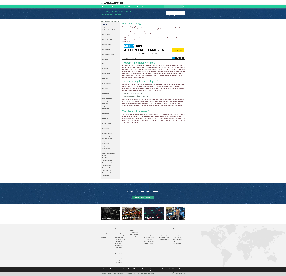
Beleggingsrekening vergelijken (109, 57)
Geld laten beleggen (116, 21)
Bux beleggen (103, 237)
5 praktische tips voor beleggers (109, 29)
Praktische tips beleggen (164, 239)
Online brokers (105, 113)
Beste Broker (105, 59)
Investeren (104, 96)
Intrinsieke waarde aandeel (135, 238)
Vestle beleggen (118, 247)
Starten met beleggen (107, 138)
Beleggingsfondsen (106, 49)
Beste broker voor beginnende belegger (108, 62)
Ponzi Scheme (105, 131)
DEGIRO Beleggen (104, 233)
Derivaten (104, 81)
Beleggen (107, 21)
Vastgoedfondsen (106, 141)
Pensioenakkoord (106, 126)
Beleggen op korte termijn (164, 228)
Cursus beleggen (105, 78)
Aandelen (104, 32)
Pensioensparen (105, 128)
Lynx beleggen (118, 256)
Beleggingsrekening (106, 52)
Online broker (105, 111)
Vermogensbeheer (106, 148)
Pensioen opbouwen (106, 123)
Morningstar (105, 103)
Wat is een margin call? (107, 162)
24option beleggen (119, 245)
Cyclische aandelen (134, 232)
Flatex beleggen (118, 243)
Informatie (144, 6)
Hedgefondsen (105, 93)
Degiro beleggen (118, 231)
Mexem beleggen (118, 233)
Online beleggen (105, 108)
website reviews (104, 275)
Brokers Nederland (106, 73)
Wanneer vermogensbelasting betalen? (108, 154)
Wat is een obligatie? (106, 165)
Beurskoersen (105, 68)
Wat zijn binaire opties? (107, 172)
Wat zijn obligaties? (106, 175)
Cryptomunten (105, 76)
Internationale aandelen (134, 6)
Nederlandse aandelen (121, 6)
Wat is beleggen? (106, 157)
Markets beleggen (119, 251)
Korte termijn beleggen (107, 98)
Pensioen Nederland (106, 121)
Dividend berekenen (134, 241)
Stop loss (160, 233)
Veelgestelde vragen (177, 239)
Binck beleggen (118, 260)
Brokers (104, 71)
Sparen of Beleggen (106, 136)
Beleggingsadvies (106, 42)
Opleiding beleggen (106, 118)
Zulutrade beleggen (119, 241)
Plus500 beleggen (119, 262)
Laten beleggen (162, 231)
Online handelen (105, 116)
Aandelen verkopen (134, 234)
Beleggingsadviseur (106, 44)
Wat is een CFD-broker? (107, 160)
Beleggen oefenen (106, 34)
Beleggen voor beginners (107, 37)
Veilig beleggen (105, 143)
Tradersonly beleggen (119, 254)
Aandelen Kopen (104, 228)
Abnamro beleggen (119, 258)
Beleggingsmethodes (177, 231)
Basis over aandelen (177, 228)
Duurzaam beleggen (106, 83)
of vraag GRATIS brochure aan (172, 15)
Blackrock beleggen (119, 237)
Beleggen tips (176, 233)
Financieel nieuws (106, 86)
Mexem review (104, 235)
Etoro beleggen (118, 249)
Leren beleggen (105, 101)
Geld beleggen (105, 88)
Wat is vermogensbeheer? (108, 170)
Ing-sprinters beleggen (120, 235)
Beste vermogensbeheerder (108, 66)
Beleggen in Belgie (177, 243)
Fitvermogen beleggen (120, 239)
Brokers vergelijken (109, 6)
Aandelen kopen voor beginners (134, 229)
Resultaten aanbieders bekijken (143, 197)
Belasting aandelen (133, 236)
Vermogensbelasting (106, 151)
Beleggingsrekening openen (108, 54)
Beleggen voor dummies (107, 39)
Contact (175, 241)
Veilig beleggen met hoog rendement (110, 146)
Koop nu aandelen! (176, 13)
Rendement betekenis (107, 133)
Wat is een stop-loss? (106, 167)
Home (102, 21)
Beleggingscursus (106, 47)
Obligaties (104, 106)
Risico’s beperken (177, 237)
